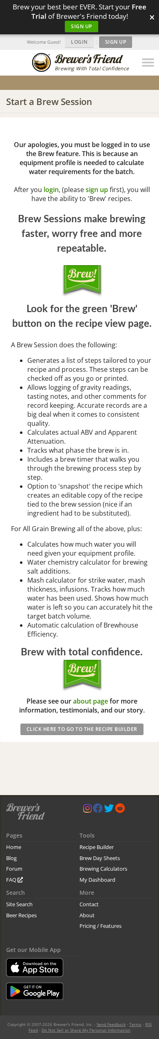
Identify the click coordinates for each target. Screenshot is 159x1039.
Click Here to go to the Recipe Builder (81, 729)
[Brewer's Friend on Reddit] (120, 810)
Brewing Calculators (103, 868)
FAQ (12, 879)
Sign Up (81, 26)
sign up (97, 189)
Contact (89, 904)
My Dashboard (97, 879)
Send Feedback (111, 1024)
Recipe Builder (97, 847)
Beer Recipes (21, 915)
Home (13, 847)
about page (90, 701)
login (51, 189)
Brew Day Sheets (100, 858)
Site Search (19, 904)
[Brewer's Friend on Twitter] (109, 810)
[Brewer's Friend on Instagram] (87, 810)
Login (79, 41)
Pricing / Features (100, 926)
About (87, 915)
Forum (14, 868)
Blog (11, 858)
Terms (135, 1024)
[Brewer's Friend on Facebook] (98, 810)
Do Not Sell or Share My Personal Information (86, 1030)
